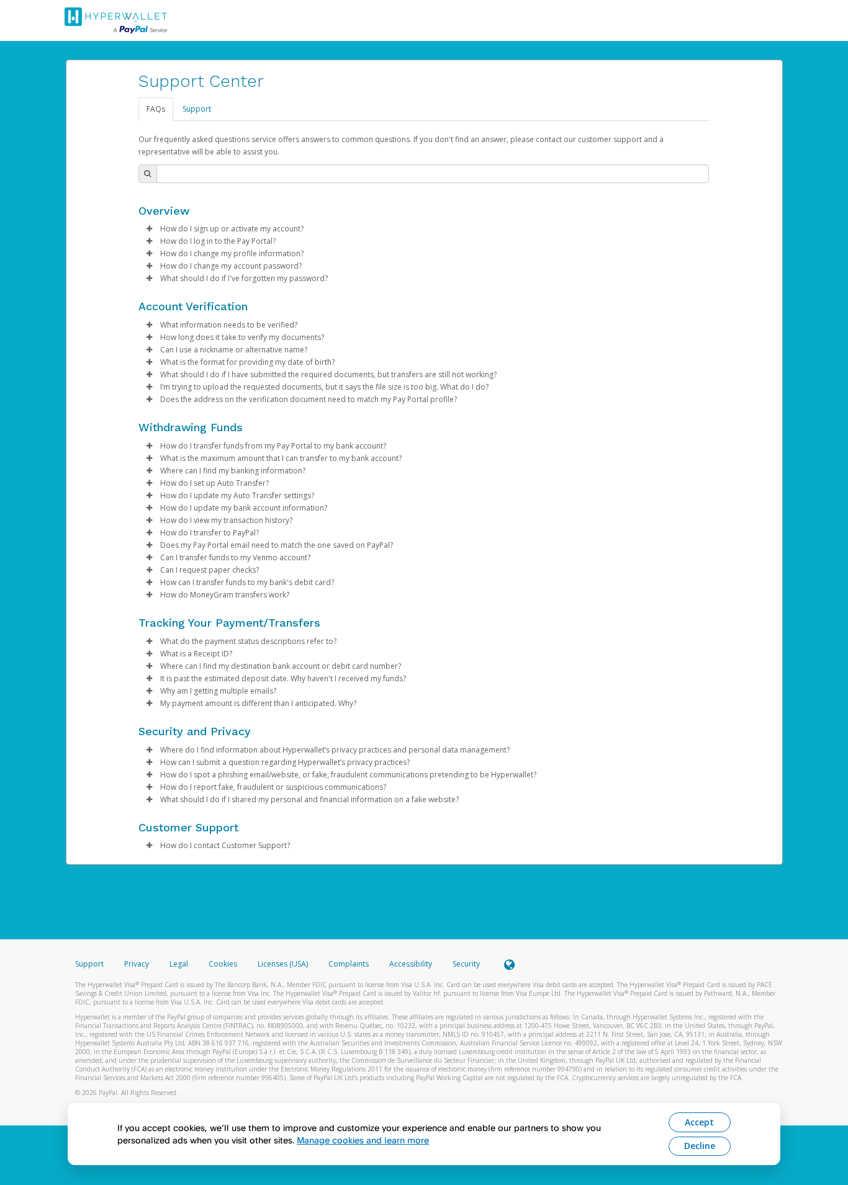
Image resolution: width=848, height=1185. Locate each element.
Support (197, 109)
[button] (150, 229)
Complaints (349, 964)
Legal (178, 964)
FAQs (156, 109)
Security (466, 964)
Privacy (136, 964)
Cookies (223, 964)
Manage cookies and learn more (363, 1140)
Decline (699, 1145)
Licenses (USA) (284, 964)
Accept (699, 1122)
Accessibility (410, 964)
